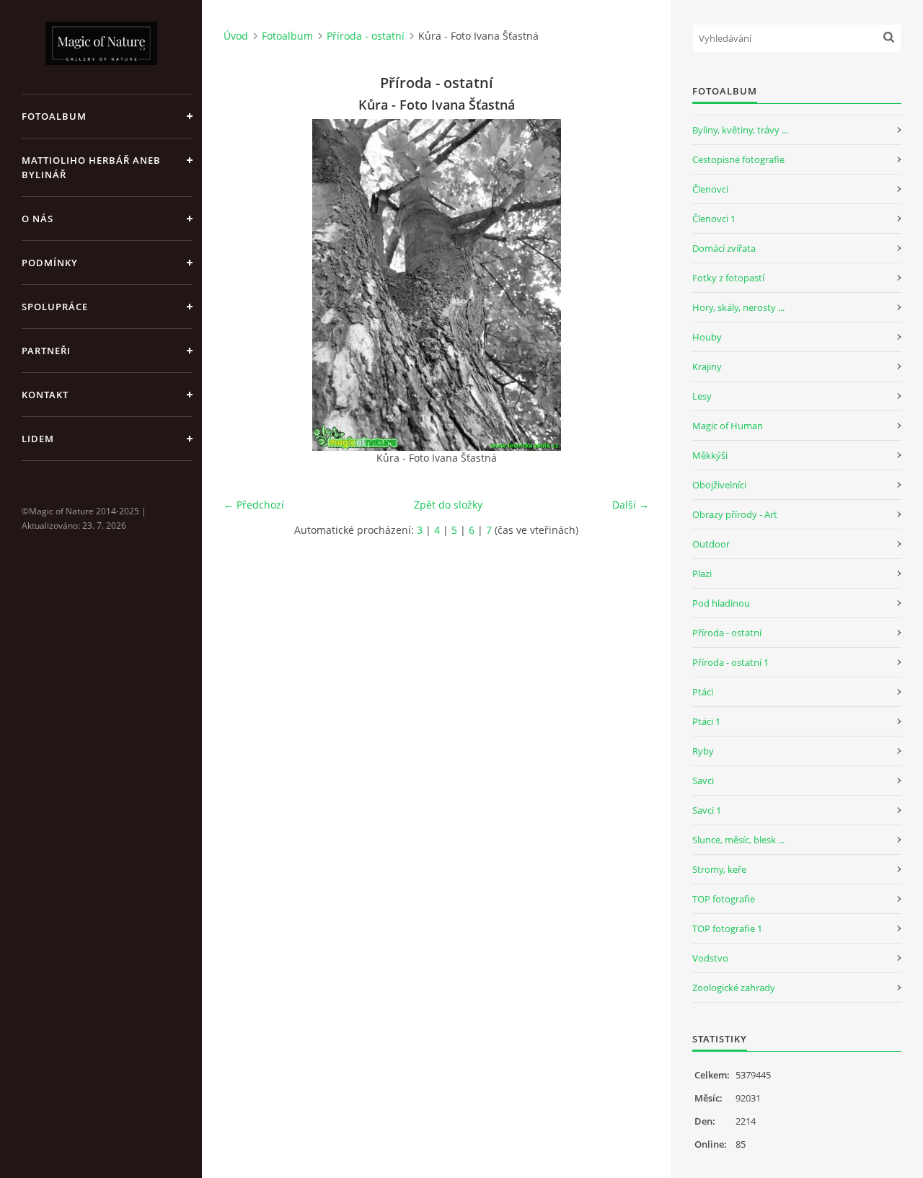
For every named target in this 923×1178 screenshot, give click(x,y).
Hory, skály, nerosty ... (738, 307)
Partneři (46, 350)
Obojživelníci (719, 484)
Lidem (38, 438)
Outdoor (711, 543)
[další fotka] (625, 285)
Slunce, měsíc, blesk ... (738, 839)
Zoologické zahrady (733, 987)
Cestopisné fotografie (738, 159)
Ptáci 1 (706, 721)
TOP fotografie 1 (727, 928)
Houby (707, 336)
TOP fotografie (723, 898)
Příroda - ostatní (366, 36)
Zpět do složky (448, 504)
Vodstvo (710, 957)
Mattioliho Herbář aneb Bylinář (91, 167)
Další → (630, 504)
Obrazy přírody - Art (734, 514)
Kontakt (45, 394)
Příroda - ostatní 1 (730, 662)
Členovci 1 (714, 218)
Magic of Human (727, 425)
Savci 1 (706, 810)
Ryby (703, 750)
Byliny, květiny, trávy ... (740, 129)
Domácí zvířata (724, 248)
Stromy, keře (719, 869)
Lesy (702, 396)
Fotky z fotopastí (728, 277)
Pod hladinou (721, 603)
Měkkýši (710, 455)
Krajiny (707, 366)
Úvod (236, 36)
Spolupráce (55, 306)
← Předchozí (254, 504)
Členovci (710, 189)
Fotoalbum (54, 116)
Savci (703, 780)
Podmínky (50, 262)
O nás (37, 218)
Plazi (702, 573)
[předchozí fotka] (247, 285)
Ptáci (702, 691)
